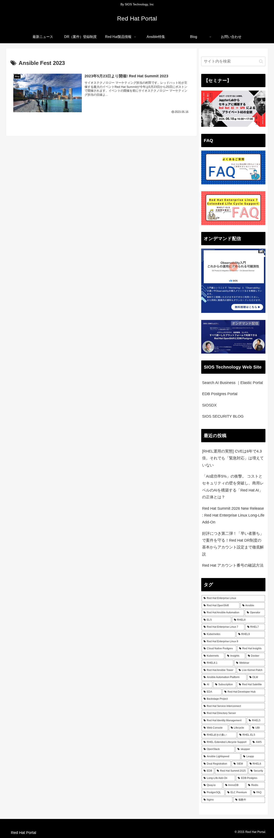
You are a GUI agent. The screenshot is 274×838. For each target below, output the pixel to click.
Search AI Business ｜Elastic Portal (232, 383)
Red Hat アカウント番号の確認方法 (233, 565)
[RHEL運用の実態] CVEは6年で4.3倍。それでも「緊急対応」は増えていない (233, 458)
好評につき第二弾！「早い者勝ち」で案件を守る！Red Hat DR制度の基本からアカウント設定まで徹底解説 (233, 543)
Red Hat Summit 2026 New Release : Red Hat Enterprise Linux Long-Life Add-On (233, 515)
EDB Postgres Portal (219, 394)
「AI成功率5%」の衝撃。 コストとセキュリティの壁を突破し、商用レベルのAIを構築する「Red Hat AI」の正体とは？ (233, 486)
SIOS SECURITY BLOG (223, 416)
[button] (261, 61)
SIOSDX (209, 405)
